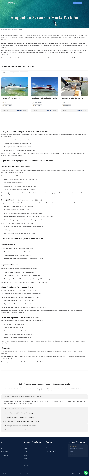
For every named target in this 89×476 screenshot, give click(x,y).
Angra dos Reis (27, 445)
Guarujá (25, 455)
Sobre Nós (64, 3)
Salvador (26, 465)
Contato (57, 3)
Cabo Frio (26, 451)
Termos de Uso (4, 455)
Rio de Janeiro (27, 462)
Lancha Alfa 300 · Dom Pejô (12, 98)
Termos (80, 473)
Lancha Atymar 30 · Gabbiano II (72, 98)
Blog (2, 448)
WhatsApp (77, 3)
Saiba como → (73, 454)
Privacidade (75, 473)
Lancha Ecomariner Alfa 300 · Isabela (44, 98)
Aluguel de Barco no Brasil (10, 29)
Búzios (25, 448)
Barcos (43, 3)
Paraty (25, 458)
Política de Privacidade (6, 451)
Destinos (49, 3)
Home (2, 29)
